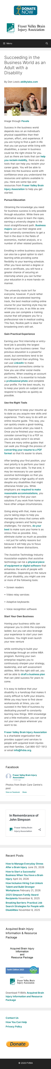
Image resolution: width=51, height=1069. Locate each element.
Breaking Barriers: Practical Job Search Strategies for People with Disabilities (25, 906)
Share (24, 792)
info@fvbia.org (22, 750)
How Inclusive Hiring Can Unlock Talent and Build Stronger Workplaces (24, 887)
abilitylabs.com (29, 81)
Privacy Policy (14, 1026)
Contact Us (12, 1017)
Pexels (25, 121)
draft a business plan (33, 674)
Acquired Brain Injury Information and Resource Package (25, 996)
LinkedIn (19, 362)
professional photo (17, 381)
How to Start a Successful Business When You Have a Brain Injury (24, 875)
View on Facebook (13, 792)
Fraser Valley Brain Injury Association (25, 732)
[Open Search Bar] (47, 43)
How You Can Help (16, 1022)
